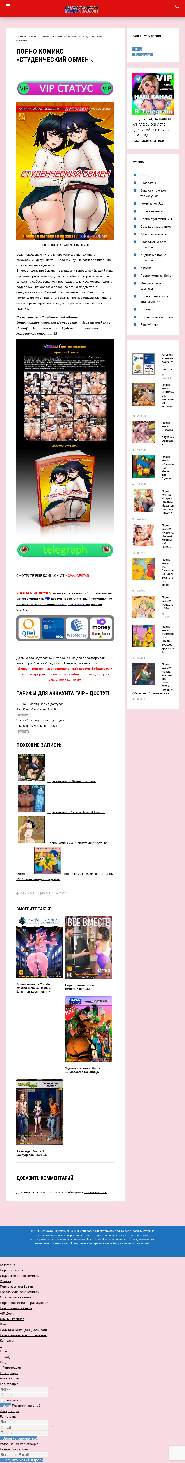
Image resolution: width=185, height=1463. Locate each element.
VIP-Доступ (8, 1313)
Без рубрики (149, 324)
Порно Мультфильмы (156, 219)
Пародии (146, 309)
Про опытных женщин (156, 317)
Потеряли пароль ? (26, 1405)
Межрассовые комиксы (17, 1297)
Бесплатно (148, 183)
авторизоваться (95, 1192)
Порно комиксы (43, 36)
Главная (22, 36)
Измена (146, 268)
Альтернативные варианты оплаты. (167, 362)
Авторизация (9, 1411)
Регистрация (9, 1384)
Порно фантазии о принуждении (24, 1303)
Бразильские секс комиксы (19, 1292)
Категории (7, 1265)
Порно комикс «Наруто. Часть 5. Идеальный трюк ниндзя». (168, 502)
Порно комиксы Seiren (156, 275)
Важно (4, 1324)
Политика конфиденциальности (23, 1330)
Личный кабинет (12, 1319)
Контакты (7, 1340)
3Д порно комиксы (153, 234)
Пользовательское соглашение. (23, 1335)
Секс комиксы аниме (155, 226)
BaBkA (46, 893)
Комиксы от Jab (151, 203)
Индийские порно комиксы (19, 1276)
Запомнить (13, 1400)
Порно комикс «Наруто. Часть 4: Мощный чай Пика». (168, 536)
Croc (143, 175)
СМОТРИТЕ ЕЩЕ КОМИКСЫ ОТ (53, 575)
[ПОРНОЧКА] (92, 9)
